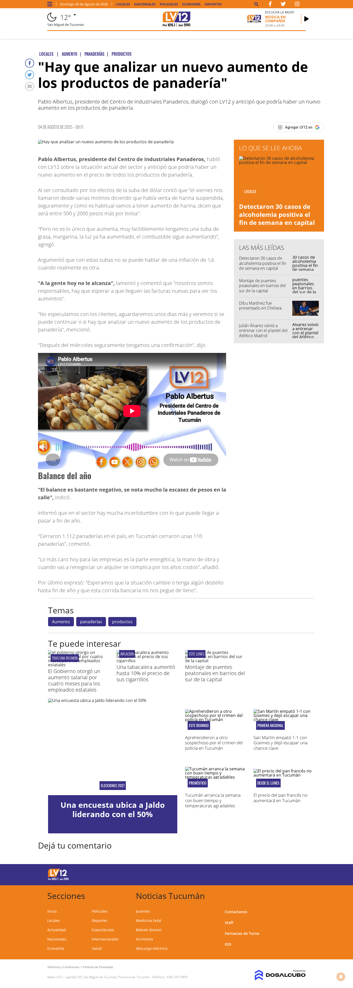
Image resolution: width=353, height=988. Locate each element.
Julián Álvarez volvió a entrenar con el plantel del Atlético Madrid (263, 330)
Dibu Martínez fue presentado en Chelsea (260, 305)
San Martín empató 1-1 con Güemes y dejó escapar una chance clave (281, 742)
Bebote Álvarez (149, 929)
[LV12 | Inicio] (300, 895)
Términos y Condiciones (63, 967)
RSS (228, 944)
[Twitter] (29, 74)
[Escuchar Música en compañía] (306, 18)
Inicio (52, 911)
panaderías (91, 622)
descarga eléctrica (151, 948)
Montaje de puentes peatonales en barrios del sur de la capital (262, 285)
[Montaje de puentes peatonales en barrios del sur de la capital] (215, 660)
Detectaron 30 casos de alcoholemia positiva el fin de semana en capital (277, 214)
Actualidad (56, 929)
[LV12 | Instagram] (297, 5)
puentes (143, 911)
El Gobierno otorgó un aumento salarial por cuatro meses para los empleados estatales (74, 680)
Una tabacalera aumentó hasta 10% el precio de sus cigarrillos (146, 673)
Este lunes (196, 654)
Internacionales (105, 939)
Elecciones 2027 (113, 785)
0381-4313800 (177, 977)
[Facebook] (29, 63)
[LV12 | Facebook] (270, 5)
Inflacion (127, 654)
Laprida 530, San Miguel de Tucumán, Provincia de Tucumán (107, 977)
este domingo (199, 725)
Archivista (144, 939)
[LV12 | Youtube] (276, 874)
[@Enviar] (29, 86)
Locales (123, 4)
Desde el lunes (268, 783)
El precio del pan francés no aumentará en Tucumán (281, 797)
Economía (191, 4)
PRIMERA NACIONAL (270, 725)
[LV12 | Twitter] (283, 5)
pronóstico (197, 783)
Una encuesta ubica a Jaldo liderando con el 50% (112, 809)
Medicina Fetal (148, 920)
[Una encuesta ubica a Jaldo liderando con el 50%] (112, 746)
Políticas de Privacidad (98, 967)
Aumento (61, 622)
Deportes (213, 4)
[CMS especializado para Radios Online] (276, 975)
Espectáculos (103, 929)
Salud (97, 948)
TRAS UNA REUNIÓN (65, 658)
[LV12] (58, 879)
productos (122, 622)
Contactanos (236, 911)
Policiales (169, 4)
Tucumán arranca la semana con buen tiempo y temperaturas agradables (213, 800)
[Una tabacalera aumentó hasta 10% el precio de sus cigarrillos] (147, 660)
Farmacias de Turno (242, 933)
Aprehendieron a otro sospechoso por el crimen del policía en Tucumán (214, 742)
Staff (229, 922)
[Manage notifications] (341, 977)
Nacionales (145, 4)
